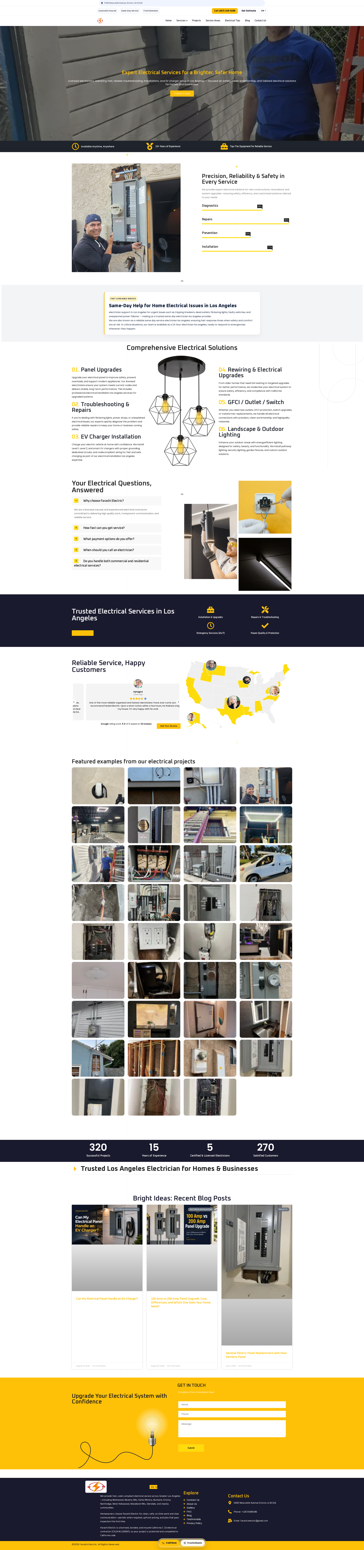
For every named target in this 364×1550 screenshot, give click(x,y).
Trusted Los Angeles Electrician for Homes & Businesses (169, 1168)
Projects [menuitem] (196, 20)
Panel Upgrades (97, 370)
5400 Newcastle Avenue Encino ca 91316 (255, 1503)
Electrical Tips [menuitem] (232, 20)
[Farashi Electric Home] (100, 20)
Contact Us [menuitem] (260, 20)
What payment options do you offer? (108, 539)
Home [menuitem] (169, 20)
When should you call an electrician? (108, 550)
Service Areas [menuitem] (213, 20)
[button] (116, 500)
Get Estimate (249, 11)
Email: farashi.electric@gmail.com (251, 1521)
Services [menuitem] (181, 20)
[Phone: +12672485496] (230, 1512)
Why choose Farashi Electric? (103, 500)
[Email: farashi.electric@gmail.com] (230, 1520)
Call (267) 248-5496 (224, 11)
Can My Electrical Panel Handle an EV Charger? (107, 1298)
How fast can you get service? (104, 528)
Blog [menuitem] (247, 20)
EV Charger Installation (106, 437)
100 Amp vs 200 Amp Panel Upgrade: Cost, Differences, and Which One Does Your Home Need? (181, 1302)
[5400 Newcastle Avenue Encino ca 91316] (230, 1503)
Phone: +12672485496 (245, 1512)
